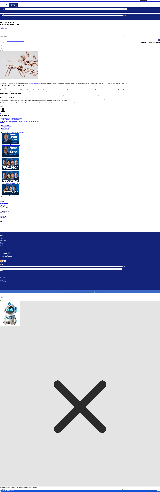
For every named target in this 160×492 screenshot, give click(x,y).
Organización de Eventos (6, 182)
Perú (87, 292)
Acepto (1, 491)
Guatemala (68, 292)
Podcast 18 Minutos (3, 277)
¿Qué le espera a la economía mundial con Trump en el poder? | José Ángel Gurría (13, 132)
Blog (2, 297)
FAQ (3, 14)
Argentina (99, 292)
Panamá (81, 292)
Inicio (3, 9)
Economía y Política (5, 144)
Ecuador (86, 292)
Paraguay (94, 292)
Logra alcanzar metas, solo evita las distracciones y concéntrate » (31, 121)
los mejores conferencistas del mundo (47, 102)
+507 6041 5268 (2, 243)
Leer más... (9, 144)
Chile (96, 292)
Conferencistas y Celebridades (7, 195)
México (62, 292)
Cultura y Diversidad (6, 106)
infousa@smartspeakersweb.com (4, 219)
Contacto (4, 15)
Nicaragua (73, 292)
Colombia (83, 292)
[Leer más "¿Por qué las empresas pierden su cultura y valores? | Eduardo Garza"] (10, 156)
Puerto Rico (65, 292)
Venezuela (89, 292)
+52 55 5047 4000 (2, 205)
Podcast (3, 296)
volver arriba (2, 122)
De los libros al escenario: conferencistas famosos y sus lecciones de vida (11, 183)
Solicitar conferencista (3, 19)
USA (60, 292)
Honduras (71, 292)
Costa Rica (76, 292)
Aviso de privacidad (3, 281)
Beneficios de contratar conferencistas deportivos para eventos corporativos (12, 118)
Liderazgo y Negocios (6, 157)
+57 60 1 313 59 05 (2, 212)
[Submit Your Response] (122, 489)
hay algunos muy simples (35, 83)
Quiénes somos (4, 223)
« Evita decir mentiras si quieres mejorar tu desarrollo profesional (14, 121)
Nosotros (4, 10)
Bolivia (79, 292)
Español (142, 0)
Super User (1, 39)
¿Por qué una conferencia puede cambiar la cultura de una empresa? (11, 119)
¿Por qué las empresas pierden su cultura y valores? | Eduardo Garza (11, 117)
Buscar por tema (2, 17)
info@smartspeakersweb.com (6, 1)
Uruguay (92, 292)
